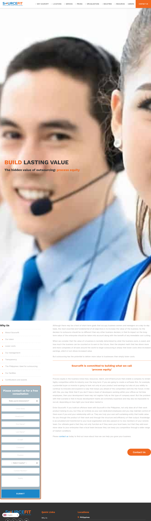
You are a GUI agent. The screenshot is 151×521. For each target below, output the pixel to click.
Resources (120, 4)
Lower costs (10, 346)
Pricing (79, 4)
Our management (12, 353)
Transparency (11, 360)
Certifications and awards (16, 380)
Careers (131, 4)
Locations (57, 4)
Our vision (9, 339)
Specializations (93, 4)
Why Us (44, 518)
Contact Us (143, 4)
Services (69, 4)
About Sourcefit (12, 333)
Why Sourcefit (43, 4)
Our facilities (10, 373)
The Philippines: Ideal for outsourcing (21, 366)
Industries (108, 4)
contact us (63, 436)
